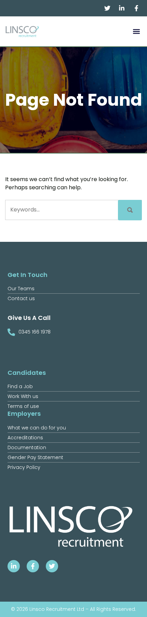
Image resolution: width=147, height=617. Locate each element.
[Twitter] (52, 566)
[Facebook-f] (33, 566)
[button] (136, 31)
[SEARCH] (130, 210)
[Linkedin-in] (14, 566)
